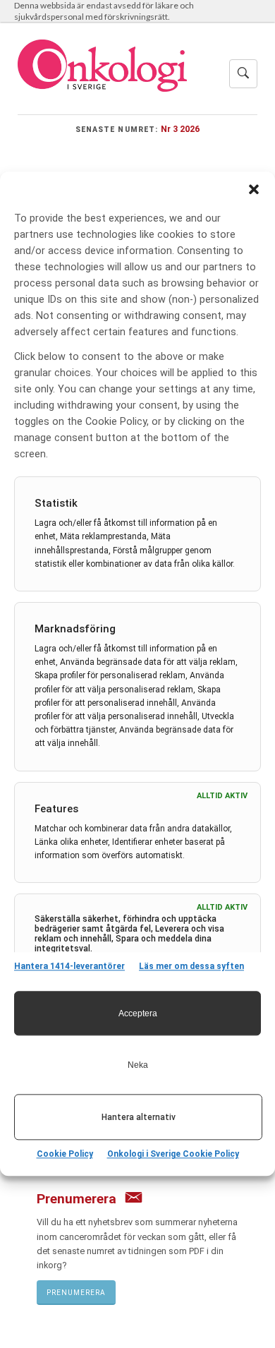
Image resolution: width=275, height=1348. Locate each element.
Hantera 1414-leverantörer (69, 966)
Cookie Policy (65, 1155)
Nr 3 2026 (180, 129)
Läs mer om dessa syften (191, 966)
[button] (254, 189)
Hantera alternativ (139, 1117)
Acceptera (137, 1013)
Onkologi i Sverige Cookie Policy (173, 1155)
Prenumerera (76, 1292)
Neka (138, 1065)
